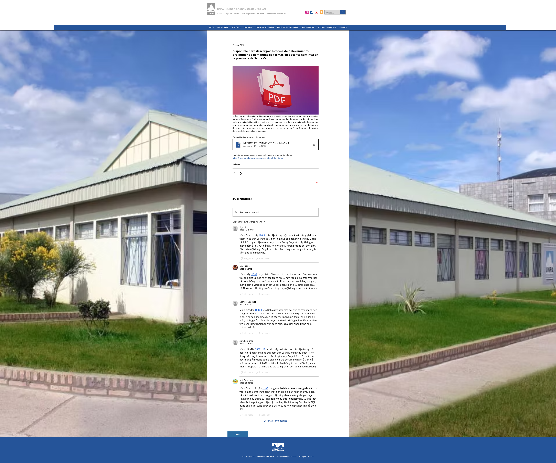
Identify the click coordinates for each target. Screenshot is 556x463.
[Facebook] (311, 12)
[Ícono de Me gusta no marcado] (241, 258)
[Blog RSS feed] (321, 12)
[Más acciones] (317, 228)
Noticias (236, 164)
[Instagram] (307, 12)
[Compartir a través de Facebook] (234, 173)
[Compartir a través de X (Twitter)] (241, 173)
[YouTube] (316, 12)
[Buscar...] (342, 12)
